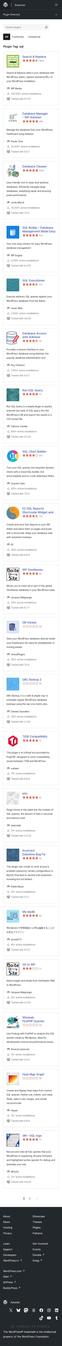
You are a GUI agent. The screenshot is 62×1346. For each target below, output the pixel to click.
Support (7, 1249)
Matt (7, 1276)
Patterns (38, 1233)
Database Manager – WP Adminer (35, 115)
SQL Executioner (33, 280)
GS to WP (28, 964)
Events (37, 1249)
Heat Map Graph (33, 1074)
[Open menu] (57, 5)
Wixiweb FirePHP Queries (33, 1019)
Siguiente (37, 1198)
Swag (37, 1260)
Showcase (39, 1216)
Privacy (7, 1233)
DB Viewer (29, 622)
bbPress (9, 1282)
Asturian (15, 1302)
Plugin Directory (11, 14)
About (6, 1216)
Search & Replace (34, 56)
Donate (39, 1255)
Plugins (37, 1227)
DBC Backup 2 (31, 679)
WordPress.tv (12, 1260)
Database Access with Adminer (34, 335)
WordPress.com (14, 1271)
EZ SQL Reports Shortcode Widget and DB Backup (37, 510)
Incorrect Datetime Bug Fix (33, 852)
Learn (6, 1243)
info (25, 793)
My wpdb (28, 911)
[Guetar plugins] (46, 27)
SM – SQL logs (32, 1135)
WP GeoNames (32, 569)
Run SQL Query (32, 390)
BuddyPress (12, 1288)
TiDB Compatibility (34, 736)
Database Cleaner (34, 166)
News (6, 1222)
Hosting (7, 1227)
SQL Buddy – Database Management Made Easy (38, 229)
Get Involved (40, 1243)
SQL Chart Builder (34, 451)
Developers (9, 1255)
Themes (37, 1222)
